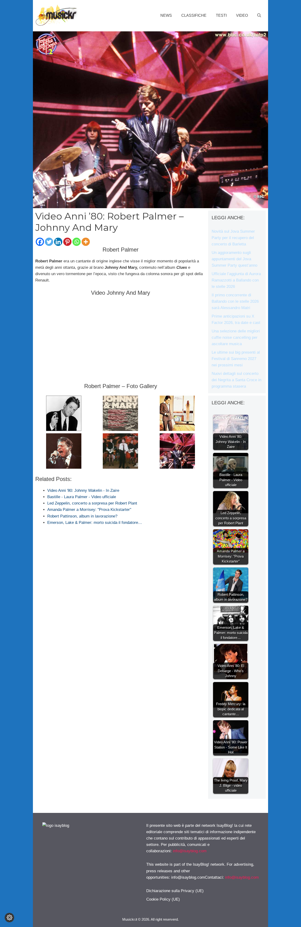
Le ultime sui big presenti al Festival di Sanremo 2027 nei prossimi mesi (236, 358)
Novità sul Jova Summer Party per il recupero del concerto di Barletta (233, 237)
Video (242, 15)
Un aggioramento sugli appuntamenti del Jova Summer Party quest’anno (234, 259)
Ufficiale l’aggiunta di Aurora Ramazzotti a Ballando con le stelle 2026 (236, 280)
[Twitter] (49, 242)
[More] (86, 242)
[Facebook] (40, 242)
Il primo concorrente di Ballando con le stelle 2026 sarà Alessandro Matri (235, 301)
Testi (221, 15)
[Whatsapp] (76, 242)
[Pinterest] (67, 242)
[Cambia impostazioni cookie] (9, 917)
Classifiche (193, 15)
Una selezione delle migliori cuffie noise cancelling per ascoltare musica (236, 337)
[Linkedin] (58, 242)
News (166, 15)
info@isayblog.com (189, 851)
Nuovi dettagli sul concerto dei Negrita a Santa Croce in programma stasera (236, 380)
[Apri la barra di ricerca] (259, 15)
